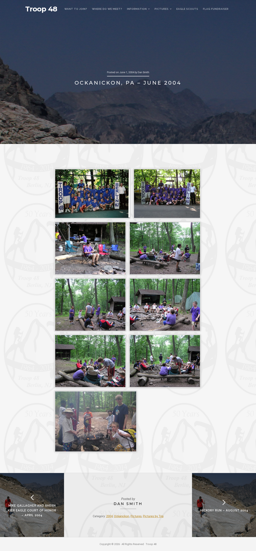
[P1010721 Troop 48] (90, 248)
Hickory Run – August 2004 (224, 510)
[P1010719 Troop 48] (167, 193)
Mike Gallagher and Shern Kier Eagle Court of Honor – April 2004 (32, 510)
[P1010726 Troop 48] (165, 361)
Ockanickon (121, 516)
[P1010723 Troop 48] (90, 304)
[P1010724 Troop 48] (165, 304)
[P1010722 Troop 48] (165, 248)
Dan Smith (128, 504)
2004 (109, 516)
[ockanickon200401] (92, 193)
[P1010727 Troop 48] (95, 421)
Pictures (136, 516)
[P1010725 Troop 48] (90, 361)
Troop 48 (41, 9)
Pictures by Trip (153, 516)
